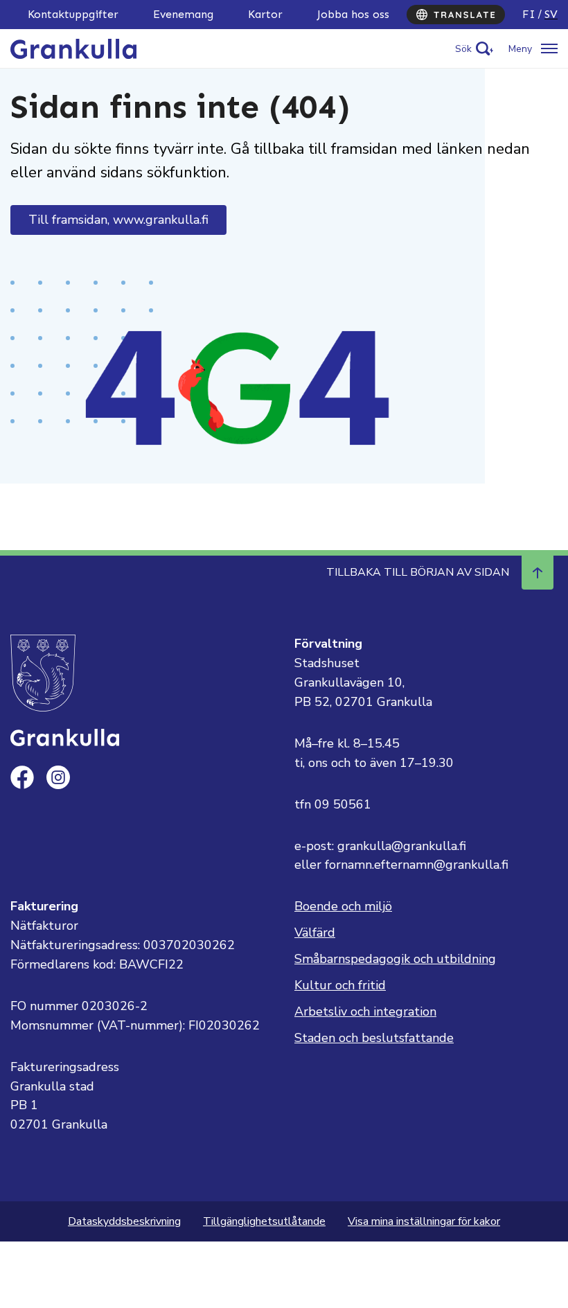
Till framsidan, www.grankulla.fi (118, 219)
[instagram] (58, 777)
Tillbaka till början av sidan (417, 572)
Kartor (265, 14)
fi (528, 14)
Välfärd (314, 932)
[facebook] (22, 777)
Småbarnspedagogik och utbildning (395, 959)
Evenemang (183, 14)
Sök (463, 48)
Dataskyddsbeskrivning (124, 1221)
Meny (520, 48)
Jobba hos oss (353, 14)
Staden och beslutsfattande (374, 1037)
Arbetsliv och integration (365, 1011)
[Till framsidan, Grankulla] (73, 47)
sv (551, 14)
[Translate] (456, 14)
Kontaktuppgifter (73, 14)
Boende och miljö (343, 906)
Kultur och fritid (340, 985)
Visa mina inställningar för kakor (424, 1221)
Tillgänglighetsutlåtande (264, 1221)
